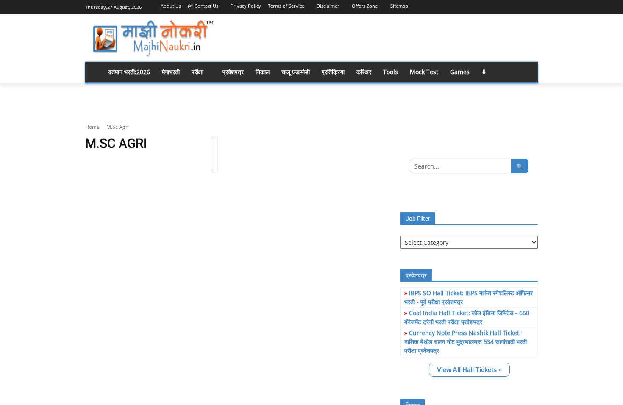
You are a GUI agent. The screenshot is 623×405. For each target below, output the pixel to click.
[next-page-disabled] (214, 153)
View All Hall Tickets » (469, 369)
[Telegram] (510, 6)
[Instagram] (486, 6)
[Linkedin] (498, 6)
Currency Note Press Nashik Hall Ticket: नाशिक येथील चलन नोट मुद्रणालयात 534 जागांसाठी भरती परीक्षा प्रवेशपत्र (465, 342)
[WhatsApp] (533, 6)
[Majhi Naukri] (153, 38)
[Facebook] (474, 6)
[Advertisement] (379, 38)
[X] (521, 6)
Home (92, 126)
